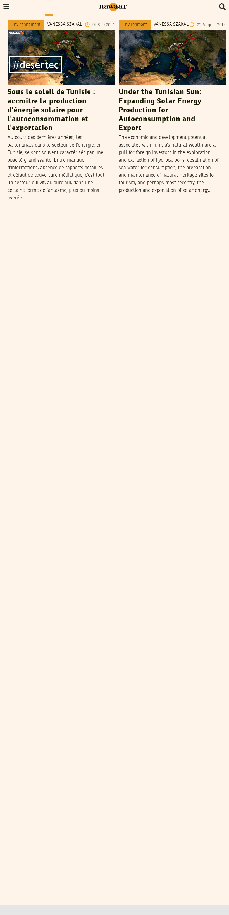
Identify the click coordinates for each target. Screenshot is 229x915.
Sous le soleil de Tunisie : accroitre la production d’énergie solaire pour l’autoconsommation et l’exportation (51, 110)
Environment (135, 25)
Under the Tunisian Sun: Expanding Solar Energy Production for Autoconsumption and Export (160, 110)
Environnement (25, 25)
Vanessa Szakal (64, 24)
